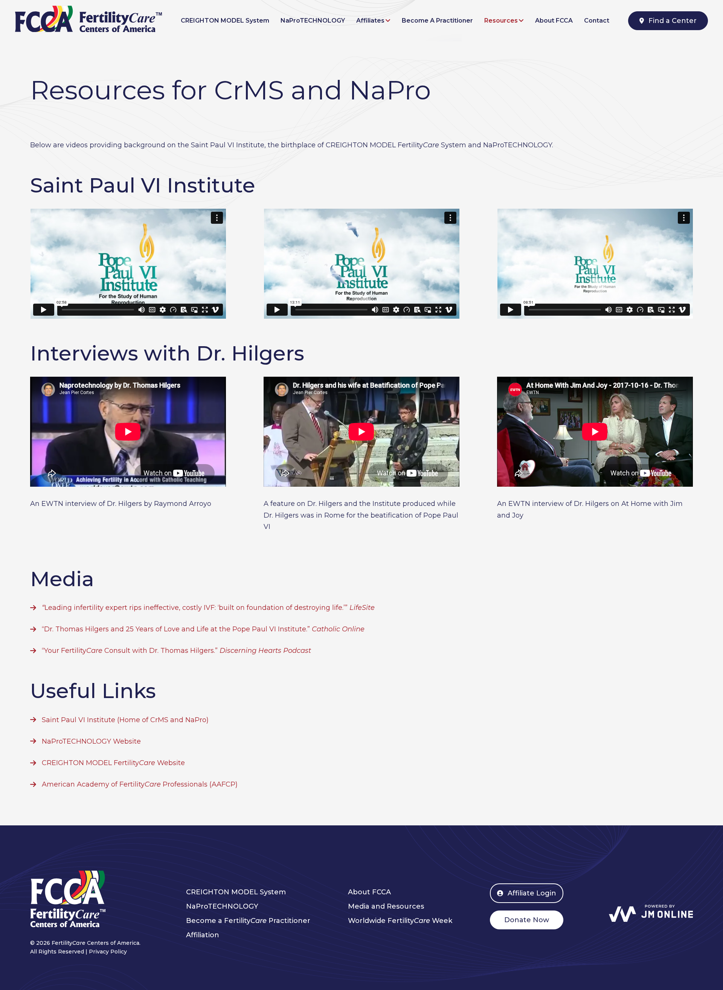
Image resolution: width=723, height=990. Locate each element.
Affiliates (370, 20)
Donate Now (526, 920)
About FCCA (554, 20)
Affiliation (202, 935)
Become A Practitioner (437, 20)
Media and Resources (386, 906)
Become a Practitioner (248, 921)
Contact (596, 20)
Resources (501, 20)
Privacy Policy (108, 951)
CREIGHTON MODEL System (225, 20)
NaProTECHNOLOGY (313, 20)
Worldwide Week (400, 921)
